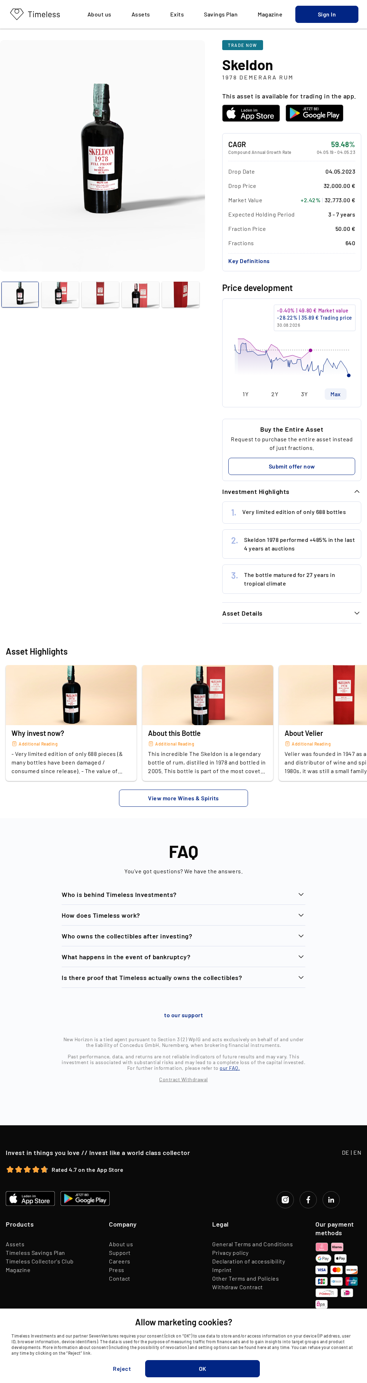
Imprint (222, 1269)
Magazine (18, 1269)
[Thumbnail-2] (100, 294)
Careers (119, 1261)
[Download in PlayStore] (314, 113)
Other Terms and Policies (245, 1278)
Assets (15, 1244)
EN (357, 1152)
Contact (119, 1278)
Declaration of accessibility (248, 1261)
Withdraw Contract (237, 1286)
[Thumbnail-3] (140, 294)
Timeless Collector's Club (40, 1261)
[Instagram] (285, 1199)
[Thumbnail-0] (20, 294)
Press (116, 1269)
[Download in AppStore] (251, 113)
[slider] (291, 344)
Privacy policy (230, 1252)
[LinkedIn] (331, 1199)
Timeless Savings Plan (35, 1252)
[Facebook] (308, 1199)
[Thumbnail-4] (180, 294)
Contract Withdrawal (183, 1079)
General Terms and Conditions (252, 1244)
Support (120, 1252)
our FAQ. (230, 1068)
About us (121, 1244)
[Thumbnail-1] (60, 294)
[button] (326, 14)
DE (345, 1152)
